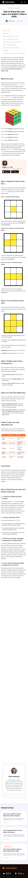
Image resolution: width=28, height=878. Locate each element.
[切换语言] (21, 2)
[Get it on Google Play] (15, 171)
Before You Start (6, 30)
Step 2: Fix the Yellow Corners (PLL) (10, 39)
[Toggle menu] (24, 2)
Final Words (5, 50)
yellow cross (4, 191)
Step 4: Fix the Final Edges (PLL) (10, 45)
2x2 (2, 151)
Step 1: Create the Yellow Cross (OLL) (11, 36)
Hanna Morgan (11, 21)
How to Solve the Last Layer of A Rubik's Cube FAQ (14, 53)
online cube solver (7, 97)
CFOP (13, 501)
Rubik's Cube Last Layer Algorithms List (11, 47)
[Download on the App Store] (6, 171)
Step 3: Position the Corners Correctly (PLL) (12, 42)
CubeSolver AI (6, 33)
